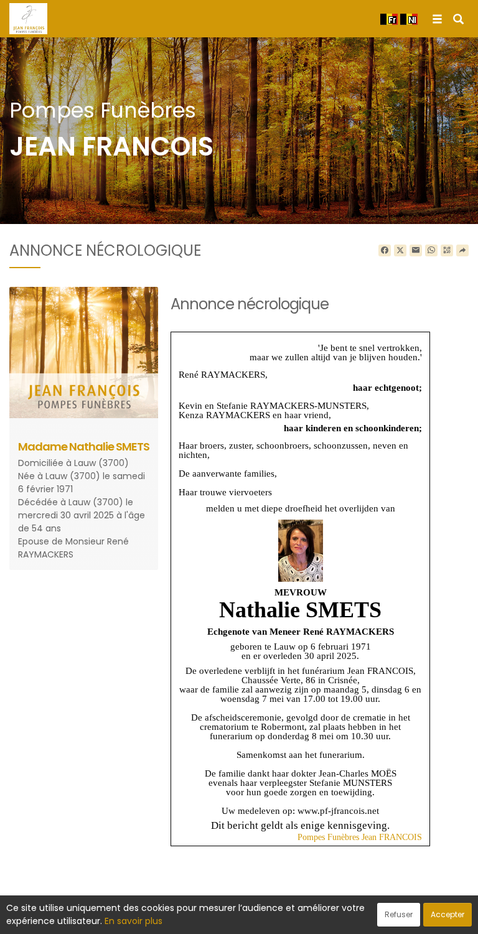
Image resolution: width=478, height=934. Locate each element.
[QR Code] (447, 251)
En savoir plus (133, 921)
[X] (400, 251)
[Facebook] (384, 251)
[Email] (416, 251)
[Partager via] (462, 251)
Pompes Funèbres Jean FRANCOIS (360, 837)
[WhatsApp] (431, 251)
